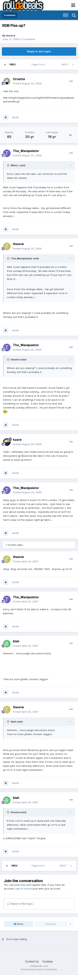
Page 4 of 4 (39, 64)
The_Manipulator (26, 151)
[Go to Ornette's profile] (7, 81)
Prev (12, 64)
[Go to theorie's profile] (7, 246)
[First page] (5, 64)
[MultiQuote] (5, 117)
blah (16, 641)
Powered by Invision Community (39, 969)
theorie (10, 35)
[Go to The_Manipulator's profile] (7, 153)
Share (19, 923)
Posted (27, 83)
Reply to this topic (39, 51)
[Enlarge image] (5, 411)
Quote (15, 117)
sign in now (22, 888)
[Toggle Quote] (8, 165)
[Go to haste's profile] (7, 442)
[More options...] (71, 81)
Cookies (47, 961)
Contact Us (32, 961)
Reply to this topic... (22, 903)
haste (17, 440)
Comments (29, 39)
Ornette (19, 79)
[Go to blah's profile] (7, 643)
